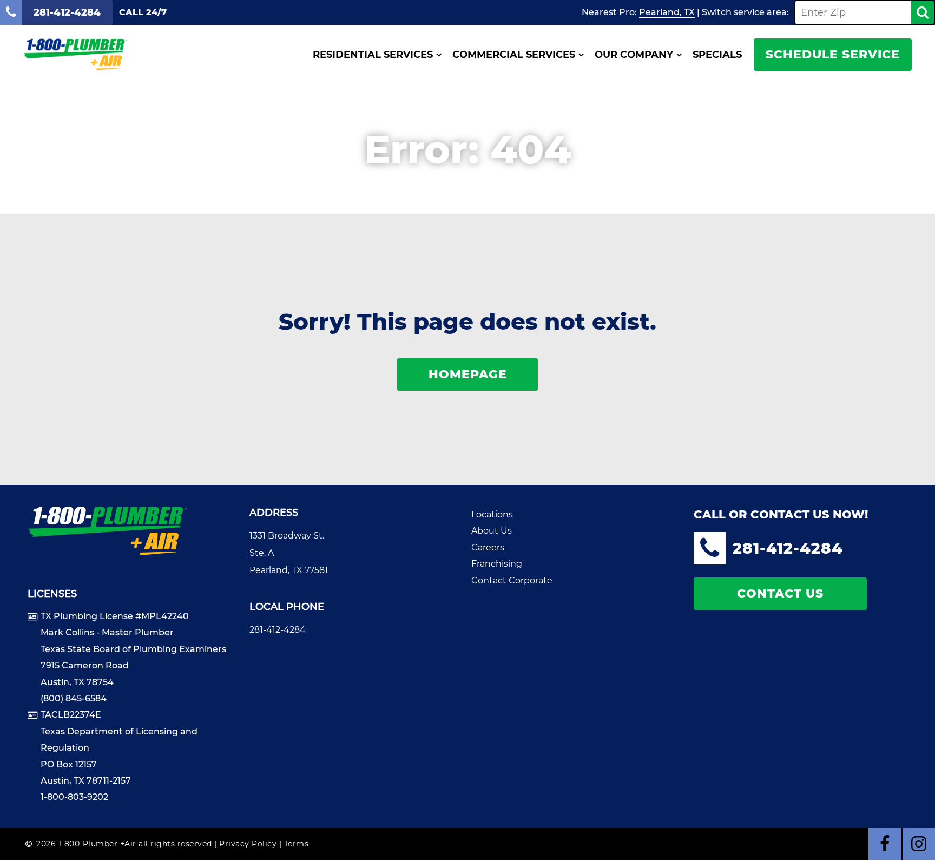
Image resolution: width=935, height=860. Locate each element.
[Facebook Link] (884, 844)
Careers (487, 547)
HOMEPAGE (468, 374)
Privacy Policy (247, 844)
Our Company (634, 55)
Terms (296, 844)
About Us (491, 531)
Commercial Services (513, 55)
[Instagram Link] (919, 844)
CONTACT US (780, 593)
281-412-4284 (277, 630)
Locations (492, 514)
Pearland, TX (667, 12)
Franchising (496, 564)
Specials (717, 55)
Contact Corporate (511, 580)
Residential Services (373, 55)
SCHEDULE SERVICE (833, 54)
